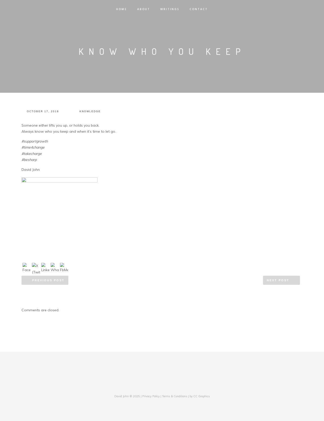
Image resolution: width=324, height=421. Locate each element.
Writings (169, 9)
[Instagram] (166, 386)
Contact (199, 9)
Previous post (48, 280)
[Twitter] (158, 386)
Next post (278, 280)
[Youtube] (174, 386)
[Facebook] (150, 386)
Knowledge (90, 111)
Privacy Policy (151, 396)
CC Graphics (201, 396)
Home (121, 9)
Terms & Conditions (174, 396)
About (143, 9)
